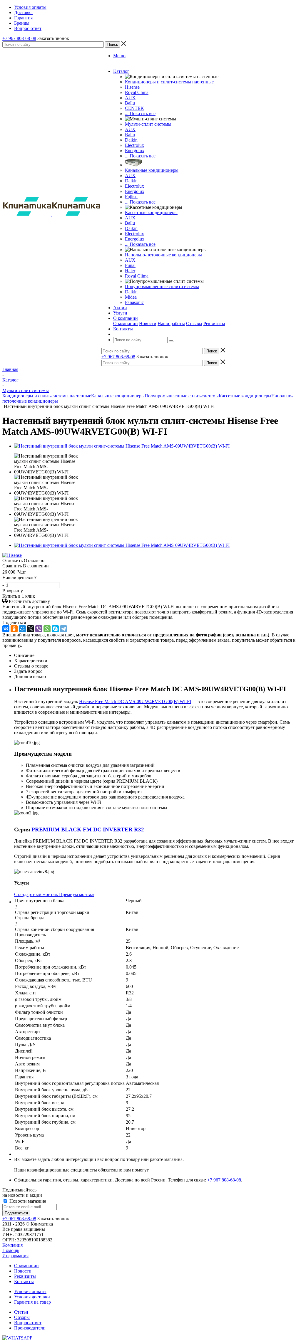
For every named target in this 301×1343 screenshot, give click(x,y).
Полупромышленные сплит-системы (162, 286)
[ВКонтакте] (5, 628)
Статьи (21, 1312)
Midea (131, 297)
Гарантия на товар (32, 1302)
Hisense (132, 87)
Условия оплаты (30, 1291)
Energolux (134, 150)
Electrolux (134, 145)
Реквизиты (214, 323)
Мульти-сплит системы (148, 124)
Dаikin (131, 180)
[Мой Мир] (22, 628)
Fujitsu (131, 196)
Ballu (130, 102)
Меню (119, 55)
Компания (12, 1245)
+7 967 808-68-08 (19, 38)
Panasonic (134, 302)
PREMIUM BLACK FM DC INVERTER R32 (87, 829)
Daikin (131, 139)
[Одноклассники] (14, 628)
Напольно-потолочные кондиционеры (163, 254)
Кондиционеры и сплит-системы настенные (169, 81)
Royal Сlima (136, 92)
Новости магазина (27, 1201)
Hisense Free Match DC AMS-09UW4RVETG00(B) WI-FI (135, 701)
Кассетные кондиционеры (151, 212)
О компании (125, 323)
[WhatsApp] (47, 628)
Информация (15, 1255)
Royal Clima (136, 275)
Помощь (10, 1250)
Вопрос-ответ (27, 1322)
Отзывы (194, 323)
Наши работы (171, 323)
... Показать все (140, 113)
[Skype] (55, 628)
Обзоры (22, 1317)
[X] (30, 628)
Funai (130, 265)
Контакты (24, 1281)
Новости (147, 323)
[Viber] (38, 628)
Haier (130, 270)
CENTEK (134, 108)
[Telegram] (63, 628)
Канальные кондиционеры (151, 170)
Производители (30, 1327)
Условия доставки (32, 1296)
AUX (130, 97)
